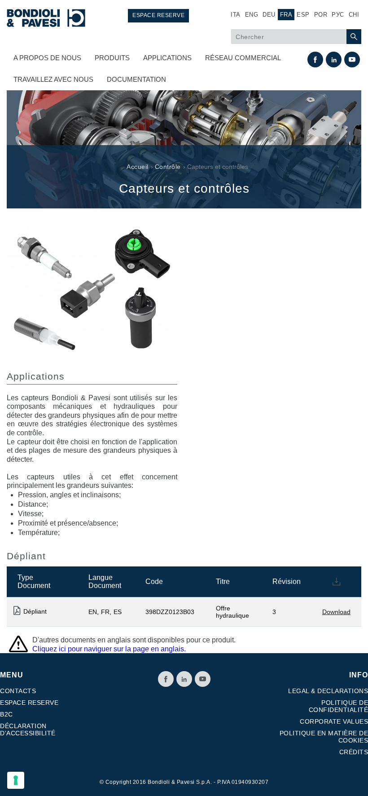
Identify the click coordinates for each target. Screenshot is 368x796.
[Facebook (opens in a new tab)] (166, 679)
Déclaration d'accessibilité (28, 729)
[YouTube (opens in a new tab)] (202, 679)
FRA (286, 14)
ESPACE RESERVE (29, 702)
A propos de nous (47, 58)
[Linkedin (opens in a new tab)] (184, 679)
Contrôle (168, 166)
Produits (112, 58)
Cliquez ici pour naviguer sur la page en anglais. (109, 649)
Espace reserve (158, 15)
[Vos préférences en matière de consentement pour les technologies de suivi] (15, 780)
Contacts (18, 690)
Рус (338, 14)
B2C (6, 714)
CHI (354, 14)
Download (336, 611)
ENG (251, 14)
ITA (236, 14)
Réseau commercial (243, 58)
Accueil (138, 166)
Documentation (136, 79)
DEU (269, 14)
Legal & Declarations (328, 690)
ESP (303, 14)
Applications (167, 58)
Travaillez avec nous (53, 79)
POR (321, 14)
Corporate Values (334, 721)
